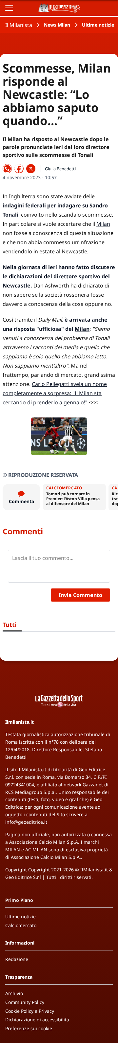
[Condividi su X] (30, 168)
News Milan (57, 25)
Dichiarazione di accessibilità (37, 1019)
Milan (103, 223)
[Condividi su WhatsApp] (7, 168)
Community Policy (24, 1002)
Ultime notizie (98, 25)
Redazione (16, 959)
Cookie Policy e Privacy (29, 1011)
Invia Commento (80, 595)
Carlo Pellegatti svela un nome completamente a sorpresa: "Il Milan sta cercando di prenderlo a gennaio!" (55, 393)
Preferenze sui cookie (28, 1028)
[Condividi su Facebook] (19, 168)
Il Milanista (18, 25)
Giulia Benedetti (60, 169)
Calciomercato (20, 925)
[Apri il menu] (9, 8)
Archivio (14, 993)
